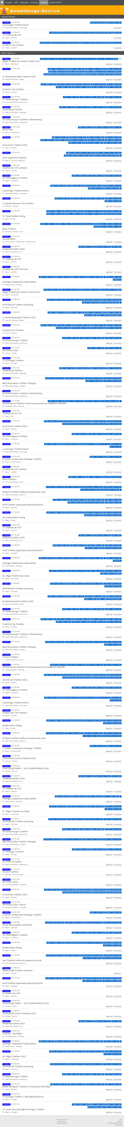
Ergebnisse (109, 64)
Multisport (24, 2)
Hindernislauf (55, 2)
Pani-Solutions (62, 1121)
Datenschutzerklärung (115, 1123)
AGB (120, 1119)
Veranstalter (118, 28)
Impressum (118, 1125)
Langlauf (8, 2)
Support (119, 1121)
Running (34, 2)
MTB (16, 2)
